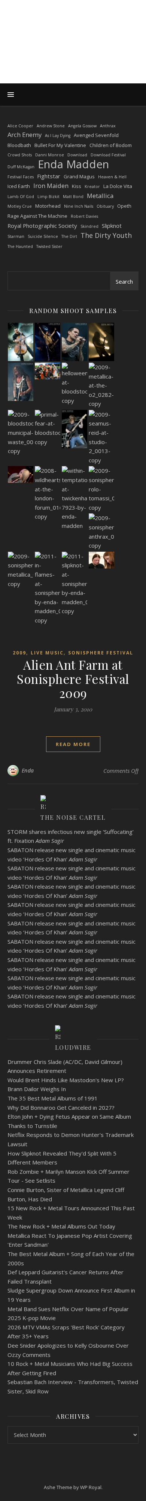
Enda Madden (73, 164)
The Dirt (69, 236)
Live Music (47, 653)
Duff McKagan (20, 166)
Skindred (89, 226)
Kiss (76, 186)
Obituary (105, 206)
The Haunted (20, 246)
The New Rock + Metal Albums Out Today (61, 1226)
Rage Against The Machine (37, 216)
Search (124, 281)
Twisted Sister (49, 246)
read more (73, 744)
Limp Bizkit (48, 196)
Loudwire (73, 1047)
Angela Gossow (82, 125)
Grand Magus (79, 176)
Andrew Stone (51, 125)
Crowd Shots (19, 154)
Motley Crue (19, 206)
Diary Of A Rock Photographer (73, 35)
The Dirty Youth (106, 235)
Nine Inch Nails (78, 206)
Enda (28, 770)
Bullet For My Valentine (60, 145)
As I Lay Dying (57, 135)
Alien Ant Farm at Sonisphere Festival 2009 (73, 678)
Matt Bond (73, 196)
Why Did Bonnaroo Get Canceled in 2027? (61, 1107)
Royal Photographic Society (42, 225)
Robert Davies (84, 216)
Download (77, 154)
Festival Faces (20, 176)
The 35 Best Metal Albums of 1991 (52, 1098)
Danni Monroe (49, 154)
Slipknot (112, 225)
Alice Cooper (20, 125)
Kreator (92, 186)
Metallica (100, 195)
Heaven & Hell (112, 176)
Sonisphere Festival (100, 653)
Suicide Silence (43, 236)
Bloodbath (19, 145)
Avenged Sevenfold (96, 135)
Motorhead (48, 206)
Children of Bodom (110, 145)
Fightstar (48, 176)
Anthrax (108, 125)
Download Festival (108, 154)
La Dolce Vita (117, 186)
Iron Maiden (51, 185)
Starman (15, 236)
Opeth (124, 206)
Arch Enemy (24, 134)
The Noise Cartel (73, 817)
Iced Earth (18, 186)
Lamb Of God (20, 196)
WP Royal (90, 1487)
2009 (19, 653)
